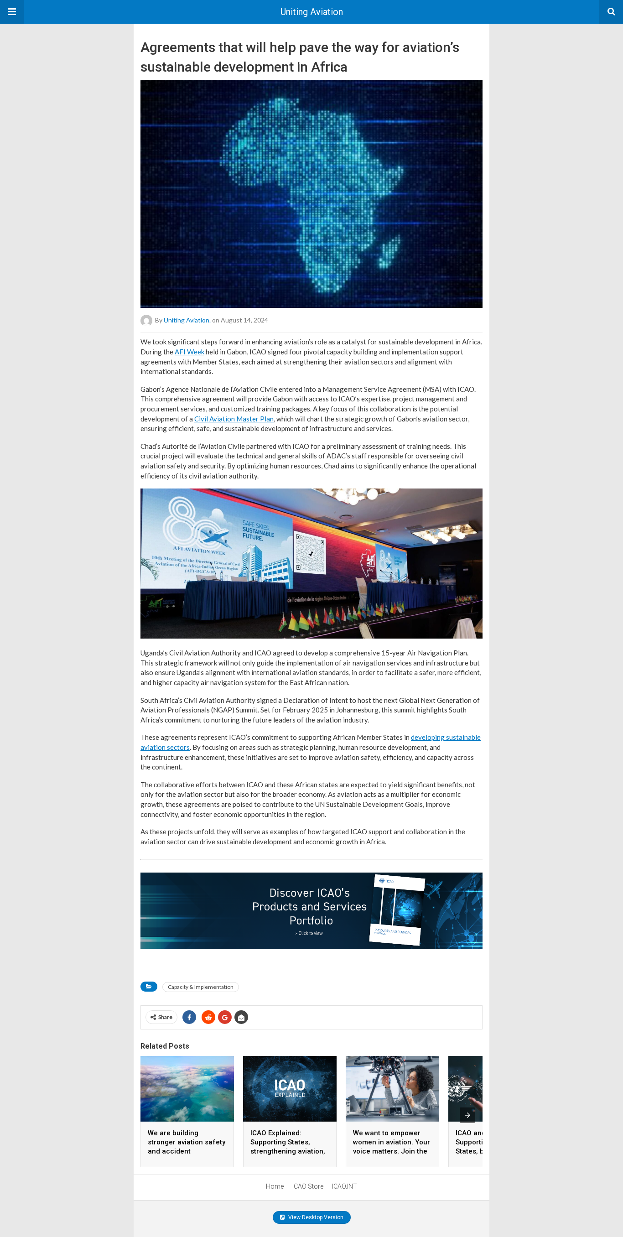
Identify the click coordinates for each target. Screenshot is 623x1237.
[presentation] (467, 1115)
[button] (12, 12)
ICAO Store (307, 1186)
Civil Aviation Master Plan (234, 419)
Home (275, 1186)
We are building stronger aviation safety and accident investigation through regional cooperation (186, 1151)
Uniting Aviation (311, 11)
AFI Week (189, 352)
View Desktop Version (315, 1217)
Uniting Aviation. (187, 320)
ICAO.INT (344, 1186)
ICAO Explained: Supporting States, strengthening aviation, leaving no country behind (287, 1151)
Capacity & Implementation (201, 986)
